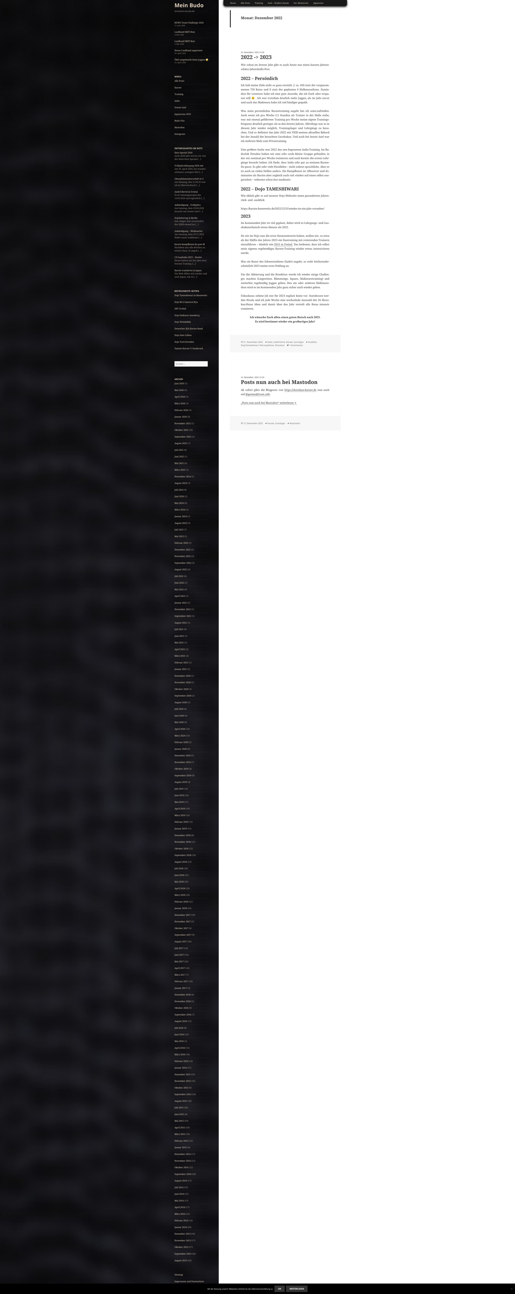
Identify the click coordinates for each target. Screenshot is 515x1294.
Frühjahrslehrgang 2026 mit (188, 165)
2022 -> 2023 (256, 56)
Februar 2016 (181, 1061)
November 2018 (182, 841)
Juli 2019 (178, 788)
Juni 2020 (179, 715)
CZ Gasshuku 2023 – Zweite (188, 257)
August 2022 (180, 569)
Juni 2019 (179, 795)
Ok (279, 1288)
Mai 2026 (179, 390)
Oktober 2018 (181, 848)
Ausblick (312, 342)
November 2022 (182, 556)
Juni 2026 (179, 383)
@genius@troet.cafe (258, 394)
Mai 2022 (179, 589)
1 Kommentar (296, 345)
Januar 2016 (180, 1067)
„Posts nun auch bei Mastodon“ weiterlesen (267, 403)
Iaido (177, 100)
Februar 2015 (181, 1140)
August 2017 (180, 941)
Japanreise (318, 3)
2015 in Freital (283, 244)
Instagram (179, 134)
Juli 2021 (178, 629)
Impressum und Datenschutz (189, 1281)
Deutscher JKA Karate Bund (188, 328)
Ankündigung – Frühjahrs (187, 204)
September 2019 (182, 775)
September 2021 (182, 616)
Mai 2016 (179, 1041)
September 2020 (182, 695)
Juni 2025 (179, 456)
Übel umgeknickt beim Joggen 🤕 (191, 59)
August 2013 (180, 1260)
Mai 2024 (179, 503)
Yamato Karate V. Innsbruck (188, 348)
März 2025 (179, 469)
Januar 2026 (180, 416)
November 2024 (182, 476)
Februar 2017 (181, 981)
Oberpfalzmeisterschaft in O (189, 178)
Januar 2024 (180, 516)
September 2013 (182, 1253)
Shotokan (280, 345)
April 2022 (179, 596)
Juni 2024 (179, 496)
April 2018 (179, 888)
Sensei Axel (180, 107)
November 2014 (182, 1160)
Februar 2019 (181, 821)
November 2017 (182, 921)
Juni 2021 (179, 636)
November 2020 (182, 682)
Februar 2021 (181, 662)
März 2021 (179, 655)
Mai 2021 (179, 642)
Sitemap (178, 1274)
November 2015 (182, 1081)
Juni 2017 (179, 954)
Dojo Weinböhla (182, 321)
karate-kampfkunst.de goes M (189, 244)
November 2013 (182, 1240)
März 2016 (179, 1054)
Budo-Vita (179, 120)
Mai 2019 (179, 802)
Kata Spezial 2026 (183, 152)
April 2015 (179, 1127)
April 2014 (179, 1207)
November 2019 (182, 762)
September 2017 (182, 934)
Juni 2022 (179, 582)
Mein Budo (189, 5)
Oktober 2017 (181, 928)
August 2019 (180, 782)
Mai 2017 (179, 961)
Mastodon (179, 127)
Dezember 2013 (182, 1233)
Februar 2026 (181, 410)
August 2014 (180, 1180)
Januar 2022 (180, 602)
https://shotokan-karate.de (300, 390)
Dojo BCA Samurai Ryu (186, 302)
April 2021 (179, 649)
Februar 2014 (181, 1220)
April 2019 (179, 808)
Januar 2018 (180, 908)
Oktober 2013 (181, 1247)
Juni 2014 (179, 1193)
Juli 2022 (178, 576)
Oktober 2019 (181, 768)
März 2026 (179, 403)
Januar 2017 (180, 988)
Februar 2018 (181, 901)
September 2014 (182, 1174)
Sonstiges (299, 342)
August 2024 (180, 483)
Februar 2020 (181, 742)
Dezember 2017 (182, 914)
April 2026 (179, 396)
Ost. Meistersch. (301, 3)
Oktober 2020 (181, 689)
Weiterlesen (297, 1288)
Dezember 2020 (182, 675)
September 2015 (182, 1094)
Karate (177, 87)
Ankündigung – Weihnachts (188, 231)
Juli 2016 (178, 1027)
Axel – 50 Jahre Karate (278, 3)
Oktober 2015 (181, 1087)
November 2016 (182, 1001)
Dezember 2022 (182, 549)
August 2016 (180, 1021)
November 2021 (182, 609)
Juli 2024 (178, 489)
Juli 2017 (178, 948)
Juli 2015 (178, 1107)
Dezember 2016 (182, 994)
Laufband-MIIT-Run (184, 31)
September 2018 (182, 855)
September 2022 (182, 562)
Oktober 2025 (181, 430)
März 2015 (179, 1134)
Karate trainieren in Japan (188, 270)
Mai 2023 (179, 536)
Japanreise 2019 (182, 114)
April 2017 (179, 968)
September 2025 (182, 436)
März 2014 (179, 1213)
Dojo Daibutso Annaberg (187, 315)
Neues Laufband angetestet (188, 50)
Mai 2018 (179, 881)
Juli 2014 (178, 1187)
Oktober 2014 (181, 1167)
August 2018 (180, 861)
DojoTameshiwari (250, 345)
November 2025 (182, 423)
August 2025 (180, 443)
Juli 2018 (178, 868)
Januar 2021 (180, 669)
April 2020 (179, 728)
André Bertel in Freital (186, 191)
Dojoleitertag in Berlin (185, 217)
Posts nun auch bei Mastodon (279, 381)
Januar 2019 (180, 828)
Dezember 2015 (182, 1074)
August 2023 (180, 523)
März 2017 (179, 974)
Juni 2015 (179, 1114)
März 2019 (179, 815)
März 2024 (179, 509)
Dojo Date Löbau (183, 335)
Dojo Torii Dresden (184, 341)
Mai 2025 (179, 463)
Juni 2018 (179, 875)
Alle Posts (179, 80)
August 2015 (180, 1101)
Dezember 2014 (182, 1154)
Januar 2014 (180, 1227)
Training (178, 94)
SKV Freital (180, 308)
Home (233, 3)
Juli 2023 (178, 529)
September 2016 (182, 1014)
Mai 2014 (179, 1200)
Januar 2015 (180, 1147)
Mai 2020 (179, 722)
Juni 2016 (179, 1034)
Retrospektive (267, 345)
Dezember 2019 (182, 755)
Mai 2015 (179, 1120)
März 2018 (179, 895)
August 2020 (180, 702)
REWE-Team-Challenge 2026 (189, 22)
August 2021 (180, 622)
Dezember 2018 (182, 835)
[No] (511, 1288)
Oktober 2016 (181, 1007)
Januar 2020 (180, 748)
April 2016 (179, 1047)
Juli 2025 (178, 450)
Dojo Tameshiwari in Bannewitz (190, 295)
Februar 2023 (181, 542)
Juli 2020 (178, 708)
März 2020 (179, 735)
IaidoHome (279, 342)
